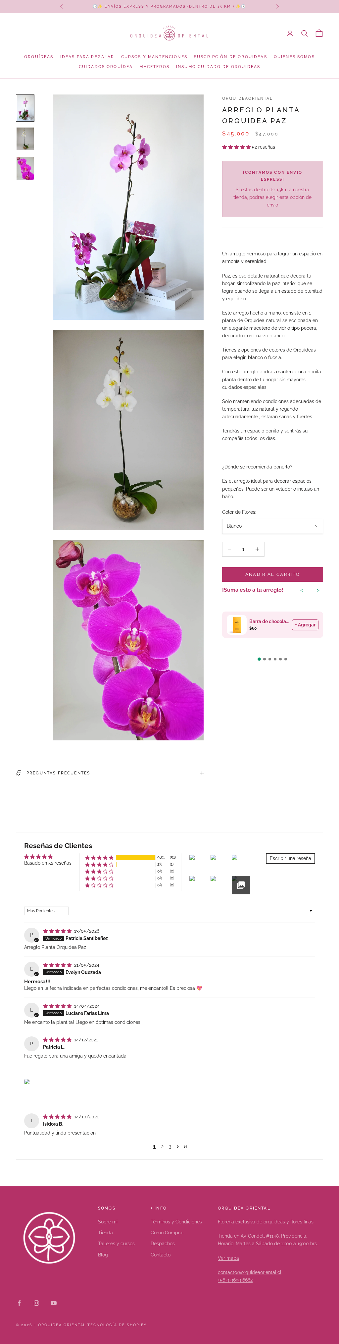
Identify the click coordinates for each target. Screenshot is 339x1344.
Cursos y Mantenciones (154, 57)
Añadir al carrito (272, 574)
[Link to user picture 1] (26, 1081)
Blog (103, 1254)
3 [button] (170, 1146)
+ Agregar (305, 624)
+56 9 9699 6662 (235, 1280)
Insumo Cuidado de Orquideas (218, 66)
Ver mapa (228, 1258)
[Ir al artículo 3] (25, 168)
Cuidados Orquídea (106, 66)
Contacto (160, 1254)
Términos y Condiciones (176, 1221)
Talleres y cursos (116, 1243)
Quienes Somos (294, 57)
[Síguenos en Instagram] (36, 1303)
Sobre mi (108, 1221)
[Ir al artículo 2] (25, 139)
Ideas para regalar (87, 57)
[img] (58, 931)
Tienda (105, 1232)
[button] (237, 147)
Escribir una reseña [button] (290, 858)
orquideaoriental (247, 98)
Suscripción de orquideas (230, 57)
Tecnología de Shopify (117, 1325)
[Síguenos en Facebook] (19, 1303)
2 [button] (162, 1146)
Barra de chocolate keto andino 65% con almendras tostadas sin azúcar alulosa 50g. (269, 621)
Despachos (163, 1243)
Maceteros (154, 66)
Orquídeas (38, 57)
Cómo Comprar (167, 1232)
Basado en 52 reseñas (48, 863)
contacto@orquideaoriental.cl (249, 1272)
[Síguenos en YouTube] (53, 1303)
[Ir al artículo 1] (25, 108)
